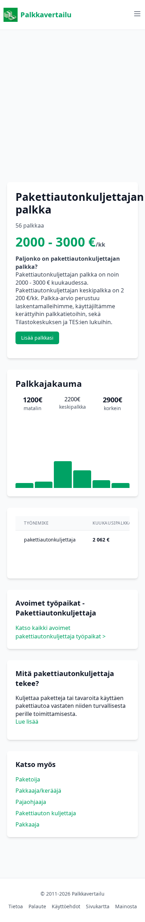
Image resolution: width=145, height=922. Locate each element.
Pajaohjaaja (30, 802)
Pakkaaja (27, 824)
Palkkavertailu (45, 14)
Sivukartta (97, 906)
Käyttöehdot (66, 906)
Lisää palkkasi (37, 337)
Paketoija (27, 779)
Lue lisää (26, 721)
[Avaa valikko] (137, 14)
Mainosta (126, 906)
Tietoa (15, 906)
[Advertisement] (72, 102)
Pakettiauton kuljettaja (45, 813)
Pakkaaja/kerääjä (38, 790)
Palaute (37, 906)
